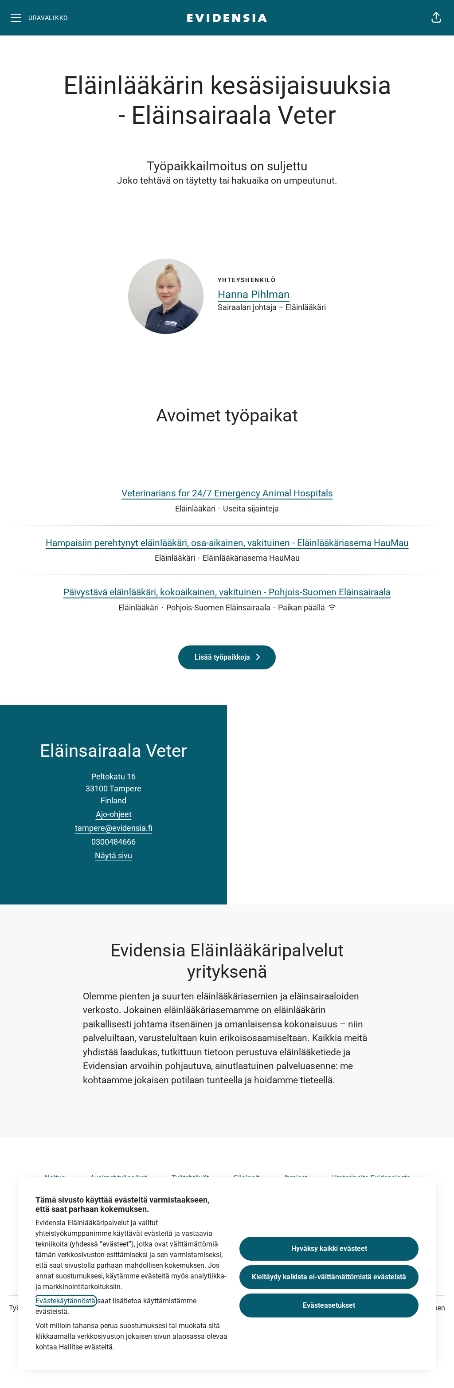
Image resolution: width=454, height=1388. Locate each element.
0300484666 (113, 841)
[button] (436, 17)
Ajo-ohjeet (114, 814)
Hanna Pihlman (254, 294)
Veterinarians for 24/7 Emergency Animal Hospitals (227, 493)
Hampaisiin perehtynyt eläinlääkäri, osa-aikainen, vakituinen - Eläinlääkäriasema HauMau (227, 543)
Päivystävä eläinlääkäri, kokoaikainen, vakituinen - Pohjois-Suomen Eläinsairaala (227, 592)
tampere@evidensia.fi (114, 828)
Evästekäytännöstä (65, 1301)
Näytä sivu (113, 855)
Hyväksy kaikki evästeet (329, 1248)
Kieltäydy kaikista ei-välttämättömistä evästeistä (329, 1277)
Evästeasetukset (329, 1305)
